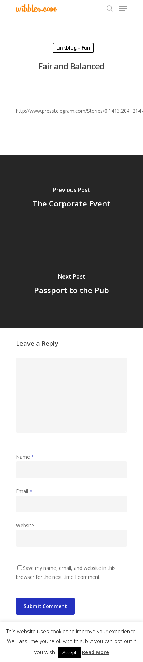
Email (24, 491)
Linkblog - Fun (73, 47)
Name (25, 456)
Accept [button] (69, 652)
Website (25, 525)
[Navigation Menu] (123, 8)
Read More (95, 651)
